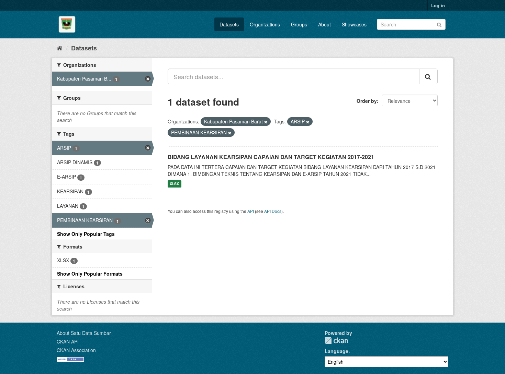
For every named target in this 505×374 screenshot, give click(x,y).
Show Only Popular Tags (86, 233)
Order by (367, 100)
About (324, 24)
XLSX (174, 183)
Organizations (265, 24)
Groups (299, 24)
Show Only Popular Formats (90, 273)
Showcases (354, 24)
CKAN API (68, 341)
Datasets (229, 24)
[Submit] (439, 24)
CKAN (336, 340)
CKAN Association (76, 350)
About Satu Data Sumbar (84, 332)
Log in (438, 5)
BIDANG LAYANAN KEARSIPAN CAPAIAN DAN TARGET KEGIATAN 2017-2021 (271, 157)
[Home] (60, 47)
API (250, 211)
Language (336, 351)
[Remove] (265, 121)
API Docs (272, 211)
